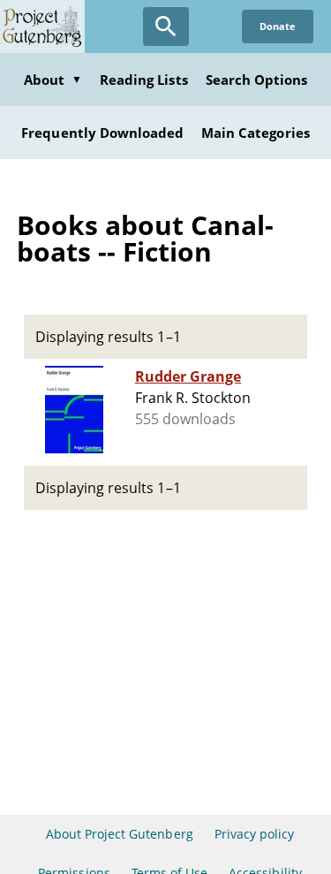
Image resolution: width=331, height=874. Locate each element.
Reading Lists (144, 79)
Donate (278, 26)
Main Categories (255, 132)
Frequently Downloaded (102, 132)
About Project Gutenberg (119, 833)
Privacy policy (254, 833)
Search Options (257, 79)
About (53, 79)
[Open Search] (166, 26)
